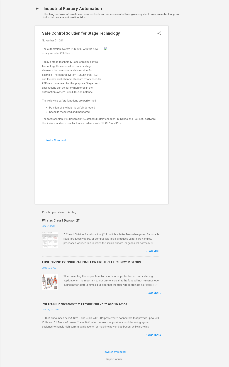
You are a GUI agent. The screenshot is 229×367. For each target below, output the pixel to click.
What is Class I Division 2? (61, 220)
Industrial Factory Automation (72, 8)
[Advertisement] (182, 79)
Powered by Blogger (114, 352)
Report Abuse (114, 359)
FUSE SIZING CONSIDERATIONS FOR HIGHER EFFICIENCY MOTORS (91, 262)
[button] (159, 33)
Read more (153, 251)
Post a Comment (56, 140)
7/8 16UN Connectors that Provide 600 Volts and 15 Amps (84, 304)
